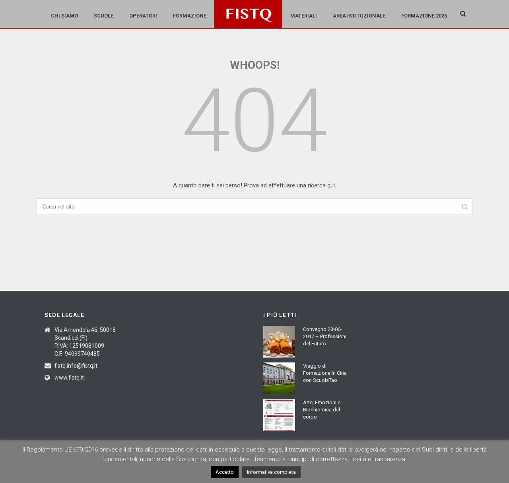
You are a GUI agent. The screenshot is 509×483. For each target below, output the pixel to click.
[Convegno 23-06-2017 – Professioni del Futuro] (279, 342)
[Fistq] (248, 14)
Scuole (103, 16)
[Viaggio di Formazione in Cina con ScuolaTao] (279, 378)
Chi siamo (64, 16)
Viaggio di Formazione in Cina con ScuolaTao (325, 373)
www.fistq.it (69, 377)
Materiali (303, 16)
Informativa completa (271, 472)
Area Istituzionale (359, 16)
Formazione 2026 (424, 16)
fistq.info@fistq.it (75, 365)
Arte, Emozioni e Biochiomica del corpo (321, 409)
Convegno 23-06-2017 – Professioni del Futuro (324, 336)
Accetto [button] (225, 472)
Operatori (143, 16)
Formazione (189, 16)
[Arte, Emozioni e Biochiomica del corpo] (279, 415)
